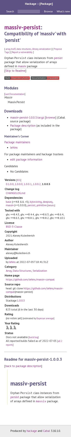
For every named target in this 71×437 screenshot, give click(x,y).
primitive (42, 205)
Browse (48, 11)
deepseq (47, 201)
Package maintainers (17, 142)
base (8, 201)
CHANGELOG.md (15, 193)
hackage (32, 431)
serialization (45, 49)
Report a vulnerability (22, 52)
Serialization (40, 270)
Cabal (46, 431)
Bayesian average (45, 318)
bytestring (36, 201)
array (8, 49)
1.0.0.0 (19, 184)
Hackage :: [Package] (39, 4)
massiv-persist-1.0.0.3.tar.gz (27, 117)
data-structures (24, 49)
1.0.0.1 (28, 184)
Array (9, 270)
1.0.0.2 (37, 184)
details (51, 205)
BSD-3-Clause (14, 226)
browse (50, 117)
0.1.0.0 (10, 184)
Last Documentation (15, 94)
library (35, 49)
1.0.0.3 (21, 300)
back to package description (23, 366)
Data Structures (22, 270)
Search (10, 11)
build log (33, 337)
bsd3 (13, 49)
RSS (19, 180)
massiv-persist (22, 27)
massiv (22, 66)
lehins (14, 147)
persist (58, 58)
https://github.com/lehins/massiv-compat (30, 279)
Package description (23, 125)
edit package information (26, 159)
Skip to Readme (15, 71)
